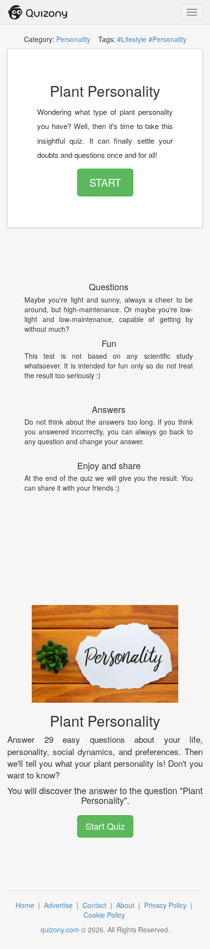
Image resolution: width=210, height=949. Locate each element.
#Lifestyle (132, 39)
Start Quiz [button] (105, 826)
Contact (95, 905)
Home (26, 905)
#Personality (167, 39)
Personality (73, 39)
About (126, 905)
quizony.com (60, 929)
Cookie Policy (105, 915)
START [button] (105, 182)
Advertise (59, 905)
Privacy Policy (166, 905)
